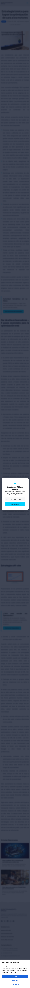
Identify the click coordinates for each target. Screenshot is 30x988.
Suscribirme (15, 504)
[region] (15, 974)
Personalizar (15, 980)
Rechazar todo (15, 984)
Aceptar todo (15, 976)
